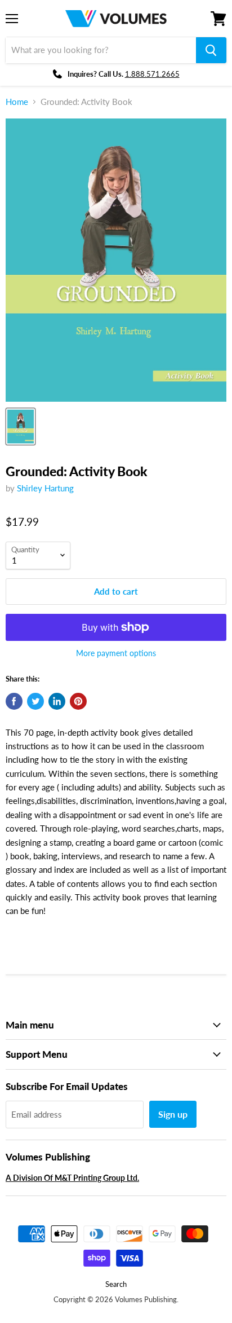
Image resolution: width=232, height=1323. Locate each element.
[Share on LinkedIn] (56, 701)
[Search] (211, 50)
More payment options (116, 653)
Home (17, 102)
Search (116, 1284)
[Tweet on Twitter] (35, 701)
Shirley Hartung (45, 488)
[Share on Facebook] (14, 701)
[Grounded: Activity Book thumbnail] (20, 426)
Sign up (173, 1114)
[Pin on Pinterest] (78, 701)
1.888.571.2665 (152, 73)
